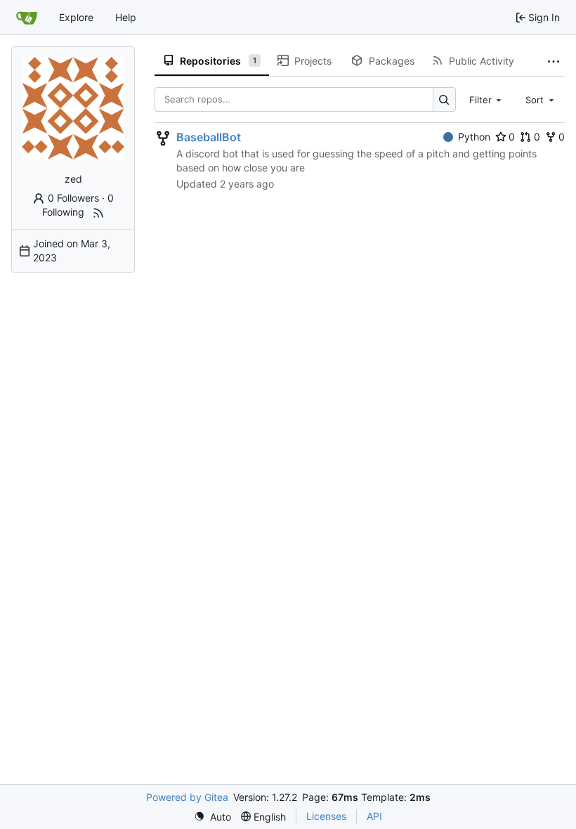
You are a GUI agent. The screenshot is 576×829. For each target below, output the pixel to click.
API (374, 816)
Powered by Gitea (187, 797)
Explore (76, 17)
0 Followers (73, 198)
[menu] (212, 817)
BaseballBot (208, 137)
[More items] (553, 61)
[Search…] (444, 99)
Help (125, 17)
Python (474, 137)
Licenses (326, 816)
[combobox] (487, 99)
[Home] (26, 17)
